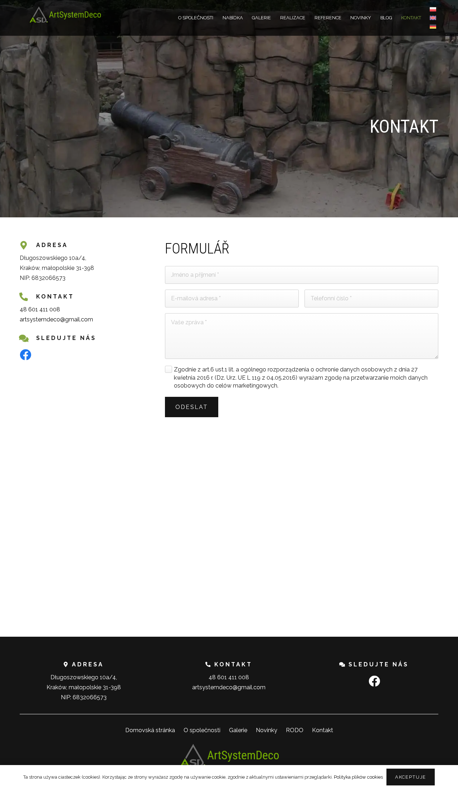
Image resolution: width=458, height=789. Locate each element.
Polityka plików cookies (358, 777)
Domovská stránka (150, 730)
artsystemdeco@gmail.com (56, 319)
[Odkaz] (65, 14)
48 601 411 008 (40, 309)
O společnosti (202, 730)
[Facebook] (25, 354)
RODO (294, 730)
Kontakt (322, 730)
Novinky (266, 730)
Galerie (238, 730)
